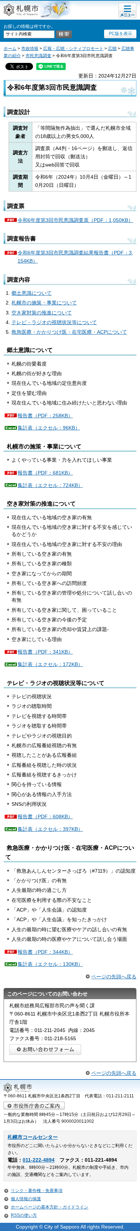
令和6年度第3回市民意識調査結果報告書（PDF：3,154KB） (75, 257)
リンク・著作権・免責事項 (36, 1190)
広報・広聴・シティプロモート (73, 48)
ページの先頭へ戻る (113, 976)
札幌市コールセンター (33, 1137)
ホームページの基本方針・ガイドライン (49, 1207)
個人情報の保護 (26, 1198)
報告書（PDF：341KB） (45, 652)
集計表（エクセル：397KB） (50, 829)
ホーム (10, 48)
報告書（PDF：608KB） (45, 816)
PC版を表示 (120, 33)
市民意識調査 (38, 55)
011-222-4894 (39, 1160)
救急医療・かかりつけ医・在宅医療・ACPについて (69, 332)
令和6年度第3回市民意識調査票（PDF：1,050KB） (75, 220)
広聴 (112, 48)
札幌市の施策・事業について (44, 303)
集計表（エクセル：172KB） (50, 664)
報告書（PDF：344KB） (45, 952)
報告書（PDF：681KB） (45, 473)
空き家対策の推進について (41, 313)
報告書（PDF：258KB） (45, 415)
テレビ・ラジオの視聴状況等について (54, 322)
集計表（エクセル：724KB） (50, 485)
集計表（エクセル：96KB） (49, 428)
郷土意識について (31, 293)
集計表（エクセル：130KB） (50, 964)
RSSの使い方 (24, 1215)
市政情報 (29, 48)
